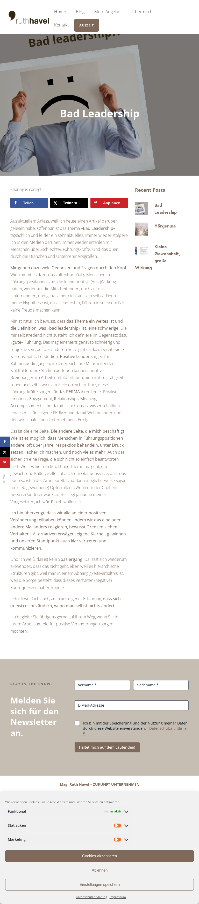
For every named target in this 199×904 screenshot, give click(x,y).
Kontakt (61, 25)
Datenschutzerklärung (91, 897)
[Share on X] (5, 452)
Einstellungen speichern (100, 884)
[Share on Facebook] (5, 442)
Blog (80, 12)
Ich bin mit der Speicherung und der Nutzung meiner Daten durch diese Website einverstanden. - (135, 728)
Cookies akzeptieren (99, 856)
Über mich (142, 12)
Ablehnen (100, 870)
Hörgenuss (165, 226)
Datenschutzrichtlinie (168, 728)
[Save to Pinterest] (5, 462)
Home (60, 12)
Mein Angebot (108, 12)
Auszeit (87, 25)
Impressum (118, 897)
